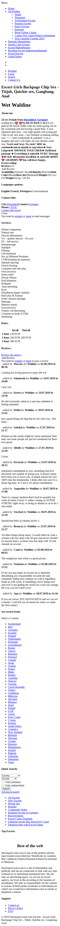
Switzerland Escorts (25, 20)
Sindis (18, 14)
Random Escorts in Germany (23, 812)
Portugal (12, 657)
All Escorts (14, 797)
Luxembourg (15, 645)
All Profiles (14, 11)
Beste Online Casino (25, 32)
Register (12, 70)
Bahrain (12, 753)
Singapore (13, 759)
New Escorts (15, 800)
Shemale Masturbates (19, 41)
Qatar (11, 762)
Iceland (12, 750)
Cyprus (12, 720)
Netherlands (14, 638)
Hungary (12, 744)
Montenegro (14, 747)
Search (11, 77)
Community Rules (17, 809)
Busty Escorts (22, 26)
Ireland (11, 675)
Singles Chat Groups (19, 44)
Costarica (13, 729)
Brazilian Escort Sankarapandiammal (27, 50)
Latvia (11, 714)
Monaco (12, 702)
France (11, 669)
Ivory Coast (14, 717)
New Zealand (15, 732)
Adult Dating (15, 56)
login (28, 216)
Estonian (19, 29)
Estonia (12, 723)
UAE (11, 711)
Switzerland (14, 623)
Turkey (12, 690)
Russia (11, 648)
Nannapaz (20, 17)
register (18, 216)
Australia (13, 678)
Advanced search (10, 792)
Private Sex (14, 803)
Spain (11, 663)
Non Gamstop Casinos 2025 (29, 38)
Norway (12, 681)
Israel (11, 705)
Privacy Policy (15, 908)
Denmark (13, 641)
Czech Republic (16, 687)
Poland (11, 708)
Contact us (13, 905)
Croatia (12, 741)
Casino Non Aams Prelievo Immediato (35, 35)
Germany (42, 119)
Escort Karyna (15, 53)
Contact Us (14, 80)
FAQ (10, 911)
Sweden (12, 632)
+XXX (13, 207)
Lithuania (13, 756)
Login (11, 74)
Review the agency (11, 354)
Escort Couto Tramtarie (20, 818)
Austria (12, 666)
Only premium (13, 782)
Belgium (12, 654)
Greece (12, 651)
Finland (12, 635)
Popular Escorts (23, 23)
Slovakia (12, 699)
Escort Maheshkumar (19, 47)
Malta (11, 672)
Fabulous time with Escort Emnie (25, 824)
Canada (12, 660)
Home (11, 8)
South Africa (14, 726)
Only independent (14, 785)
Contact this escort (11, 210)
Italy (10, 626)
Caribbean (13, 693)
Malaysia (13, 696)
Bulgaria (12, 735)
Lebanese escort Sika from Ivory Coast (28, 821)
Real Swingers (15, 815)
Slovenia (12, 738)
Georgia (12, 684)
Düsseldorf (30, 119)
